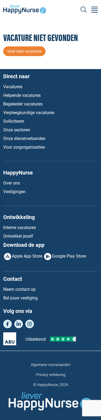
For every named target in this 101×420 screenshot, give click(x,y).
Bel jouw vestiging (20, 298)
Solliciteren (13, 121)
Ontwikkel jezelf (18, 236)
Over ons (11, 183)
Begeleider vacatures (23, 104)
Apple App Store (27, 256)
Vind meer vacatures (24, 51)
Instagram (29, 324)
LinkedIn (18, 324)
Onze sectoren (16, 129)
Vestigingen (14, 191)
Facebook (7, 324)
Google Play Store (69, 256)
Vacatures (12, 86)
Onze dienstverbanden (24, 138)
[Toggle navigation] (94, 9)
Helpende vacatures (22, 95)
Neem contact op (19, 289)
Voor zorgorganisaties (24, 147)
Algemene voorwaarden (50, 365)
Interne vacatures (19, 227)
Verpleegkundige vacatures (28, 112)
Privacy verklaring (50, 375)
